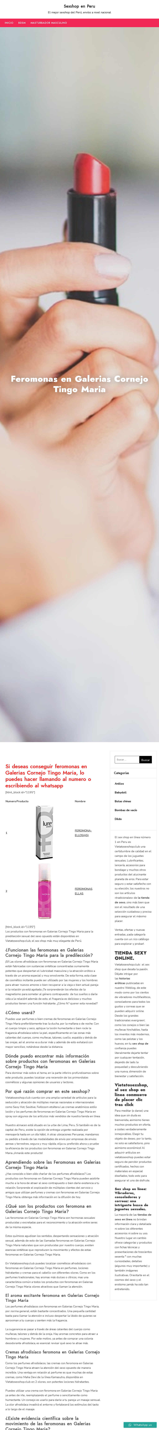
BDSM (22, 23)
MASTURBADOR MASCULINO (49, 23)
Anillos (119, 784)
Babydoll (121, 792)
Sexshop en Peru (79, 6)
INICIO (9, 23)
